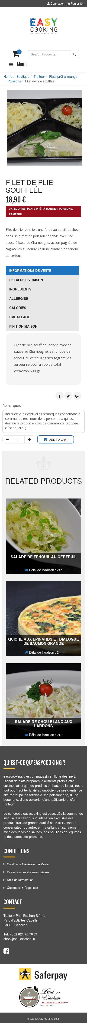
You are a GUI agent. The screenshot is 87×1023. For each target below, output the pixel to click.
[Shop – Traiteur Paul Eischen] (44, 26)
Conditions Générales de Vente (27, 864)
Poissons (14, 81)
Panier (75, 3)
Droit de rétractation (20, 879)
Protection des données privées (28, 872)
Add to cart (58, 439)
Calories (17, 307)
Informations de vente (30, 270)
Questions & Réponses (22, 887)
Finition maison (23, 326)
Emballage (19, 317)
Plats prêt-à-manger (64, 76)
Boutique (22, 76)
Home (7, 76)
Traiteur (39, 76)
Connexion (57, 3)
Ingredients (20, 289)
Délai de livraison (26, 279)
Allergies (18, 298)
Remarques (11, 405)
